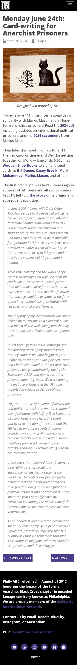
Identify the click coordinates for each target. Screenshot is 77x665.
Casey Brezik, (47, 170)
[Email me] (14, 647)
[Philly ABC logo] (5, 5)
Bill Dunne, (26, 170)
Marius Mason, (36, 175)
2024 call (67, 125)
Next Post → (62, 558)
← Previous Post (18, 558)
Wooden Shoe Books (20, 165)
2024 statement (46, 135)
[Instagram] (34, 647)
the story (37, 195)
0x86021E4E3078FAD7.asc (32, 632)
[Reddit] (24, 647)
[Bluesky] (54, 647)
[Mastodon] (44, 647)
